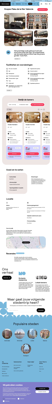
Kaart (35, 3)
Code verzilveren (5, 375)
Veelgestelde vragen (30, 366)
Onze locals (41, 368)
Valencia (18, 4)
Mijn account (4, 373)
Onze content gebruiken (18, 370)
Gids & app (39, 3)
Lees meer (17, 58)
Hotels (30, 3)
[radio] (8, 133)
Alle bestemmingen (5, 366)
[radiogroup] (14, 134)
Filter (10, 109)
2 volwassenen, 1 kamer (23, 104)
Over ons (6, 277)
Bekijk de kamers (42, 9)
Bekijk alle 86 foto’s (40, 42)
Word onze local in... (17, 365)
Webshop (3, 371)
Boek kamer (14, 153)
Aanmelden (40, 310)
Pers (40, 371)
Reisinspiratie (4, 368)
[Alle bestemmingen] (13, 3)
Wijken (25, 3)
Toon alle (8, 90)
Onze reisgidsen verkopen (17, 368)
